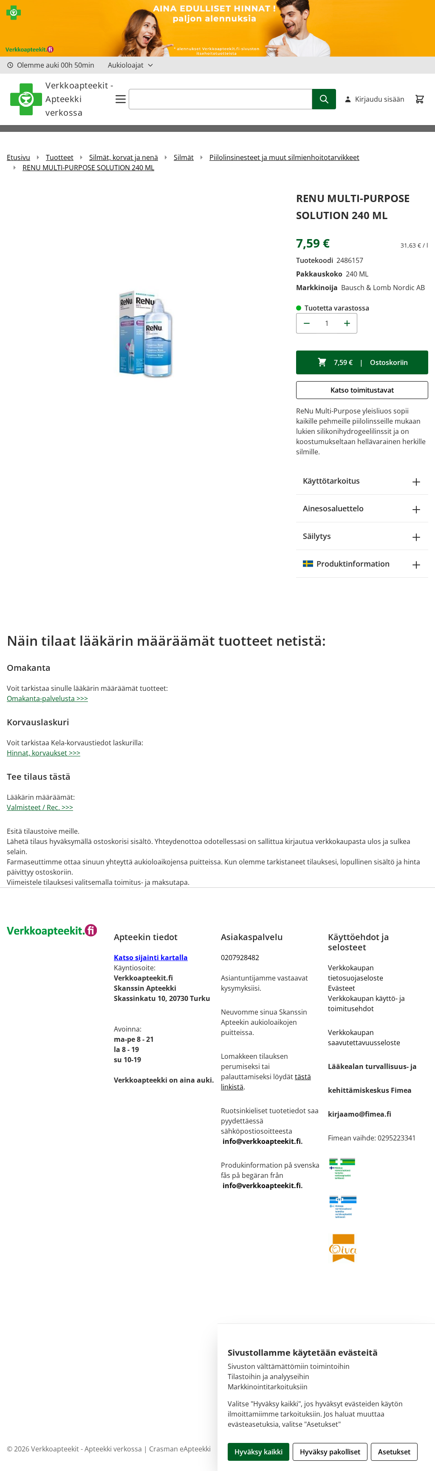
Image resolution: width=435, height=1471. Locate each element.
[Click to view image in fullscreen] (147, 330)
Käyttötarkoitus (331, 481)
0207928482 (240, 957)
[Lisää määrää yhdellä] (347, 323)
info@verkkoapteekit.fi (262, 1141)
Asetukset (394, 1452)
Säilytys (317, 536)
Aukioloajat (126, 65)
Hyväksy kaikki (258, 1452)
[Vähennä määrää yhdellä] (306, 323)
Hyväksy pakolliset (330, 1452)
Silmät (184, 157)
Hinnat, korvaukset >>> (43, 753)
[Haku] (324, 99)
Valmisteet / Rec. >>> (40, 807)
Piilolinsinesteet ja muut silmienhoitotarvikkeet (284, 157)
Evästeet (341, 988)
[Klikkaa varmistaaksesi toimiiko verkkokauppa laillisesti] (378, 1168)
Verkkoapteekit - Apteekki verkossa (79, 99)
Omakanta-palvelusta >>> (47, 698)
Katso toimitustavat (362, 390)
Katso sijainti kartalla (151, 957)
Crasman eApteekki (180, 1449)
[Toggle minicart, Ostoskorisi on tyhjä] (420, 99)
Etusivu (18, 157)
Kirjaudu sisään (379, 99)
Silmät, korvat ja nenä (123, 157)
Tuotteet (59, 157)
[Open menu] (120, 99)
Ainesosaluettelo (333, 508)
